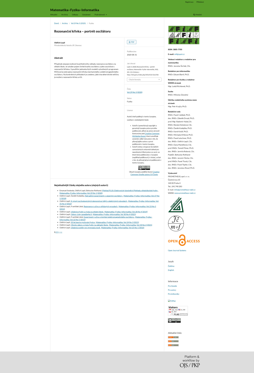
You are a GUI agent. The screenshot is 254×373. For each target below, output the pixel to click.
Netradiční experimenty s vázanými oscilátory (104, 196)
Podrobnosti (100, 14)
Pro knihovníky (173, 294)
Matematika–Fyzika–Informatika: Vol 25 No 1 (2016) (122, 227)
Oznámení (86, 14)
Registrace (189, 2)
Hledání (198, 14)
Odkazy (75, 14)
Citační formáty (135, 79)
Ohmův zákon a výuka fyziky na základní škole (89, 225)
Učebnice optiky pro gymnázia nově (85, 227)
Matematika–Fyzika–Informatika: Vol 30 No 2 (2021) (130, 225)
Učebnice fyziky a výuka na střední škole (87, 212)
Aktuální (53, 14)
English (171, 270)
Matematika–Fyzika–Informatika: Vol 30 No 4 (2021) (114, 214)
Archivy (64, 14)
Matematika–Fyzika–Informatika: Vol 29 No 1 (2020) (81, 193)
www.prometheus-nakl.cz (184, 193)
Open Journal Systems (177, 250)
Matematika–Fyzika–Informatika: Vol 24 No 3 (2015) (117, 222)
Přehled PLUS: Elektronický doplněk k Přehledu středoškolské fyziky (130, 190)
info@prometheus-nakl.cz (184, 190)
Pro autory (172, 290)
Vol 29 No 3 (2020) (78, 23)
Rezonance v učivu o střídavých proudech (101, 206)
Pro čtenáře (172, 286)
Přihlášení (200, 2)
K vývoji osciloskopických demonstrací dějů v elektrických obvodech (99, 201)
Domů (56, 23)
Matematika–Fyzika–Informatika (74, 10)
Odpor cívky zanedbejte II (81, 214)
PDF (132, 42)
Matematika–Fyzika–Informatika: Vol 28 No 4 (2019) (126, 212)
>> (61, 232)
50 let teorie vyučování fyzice (83, 222)
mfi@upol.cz (179, 54)
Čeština (171, 266)
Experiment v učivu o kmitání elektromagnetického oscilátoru (109, 217)
